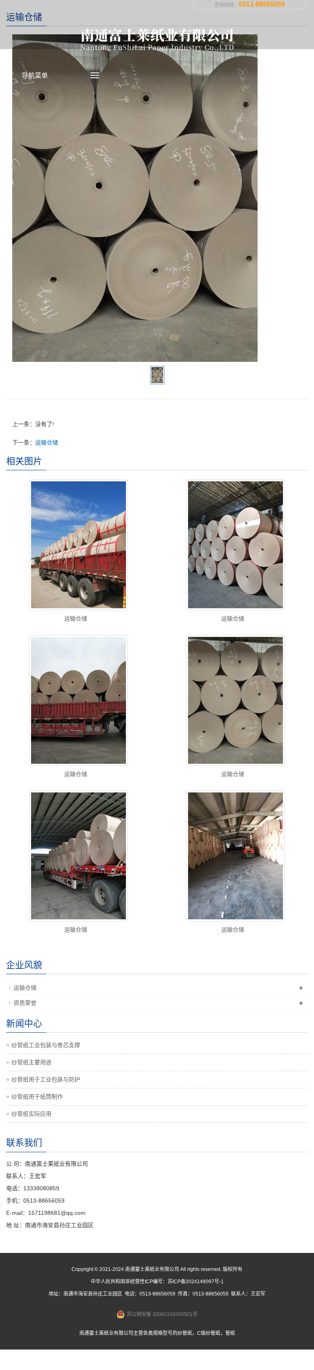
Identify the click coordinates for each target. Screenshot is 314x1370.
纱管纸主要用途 (31, 1062)
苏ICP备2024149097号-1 (196, 1281)
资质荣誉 (24, 1003)
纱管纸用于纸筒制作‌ (37, 1096)
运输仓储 (46, 442)
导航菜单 (35, 75)
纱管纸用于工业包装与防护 (45, 1079)
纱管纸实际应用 (31, 1113)
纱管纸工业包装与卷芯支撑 (45, 1045)
